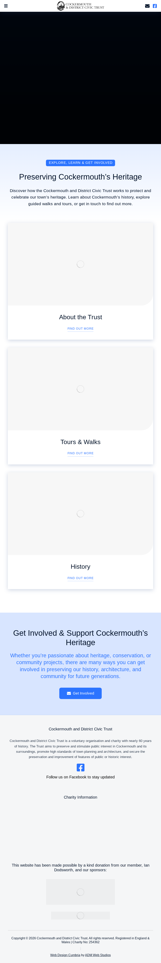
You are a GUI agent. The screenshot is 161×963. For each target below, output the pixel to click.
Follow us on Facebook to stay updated (80, 777)
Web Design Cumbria (65, 955)
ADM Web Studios (98, 955)
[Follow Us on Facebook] (155, 6)
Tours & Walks (80, 441)
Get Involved (83, 693)
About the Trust (80, 317)
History (80, 566)
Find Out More (81, 328)
